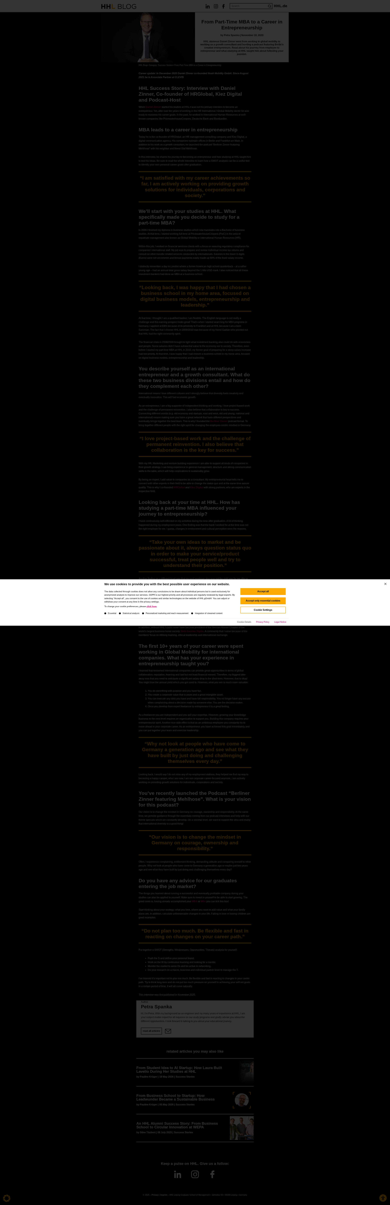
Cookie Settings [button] (263, 610)
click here (152, 606)
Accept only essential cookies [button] (263, 600)
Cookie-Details (244, 622)
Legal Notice (280, 622)
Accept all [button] (263, 591)
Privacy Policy (262, 622)
